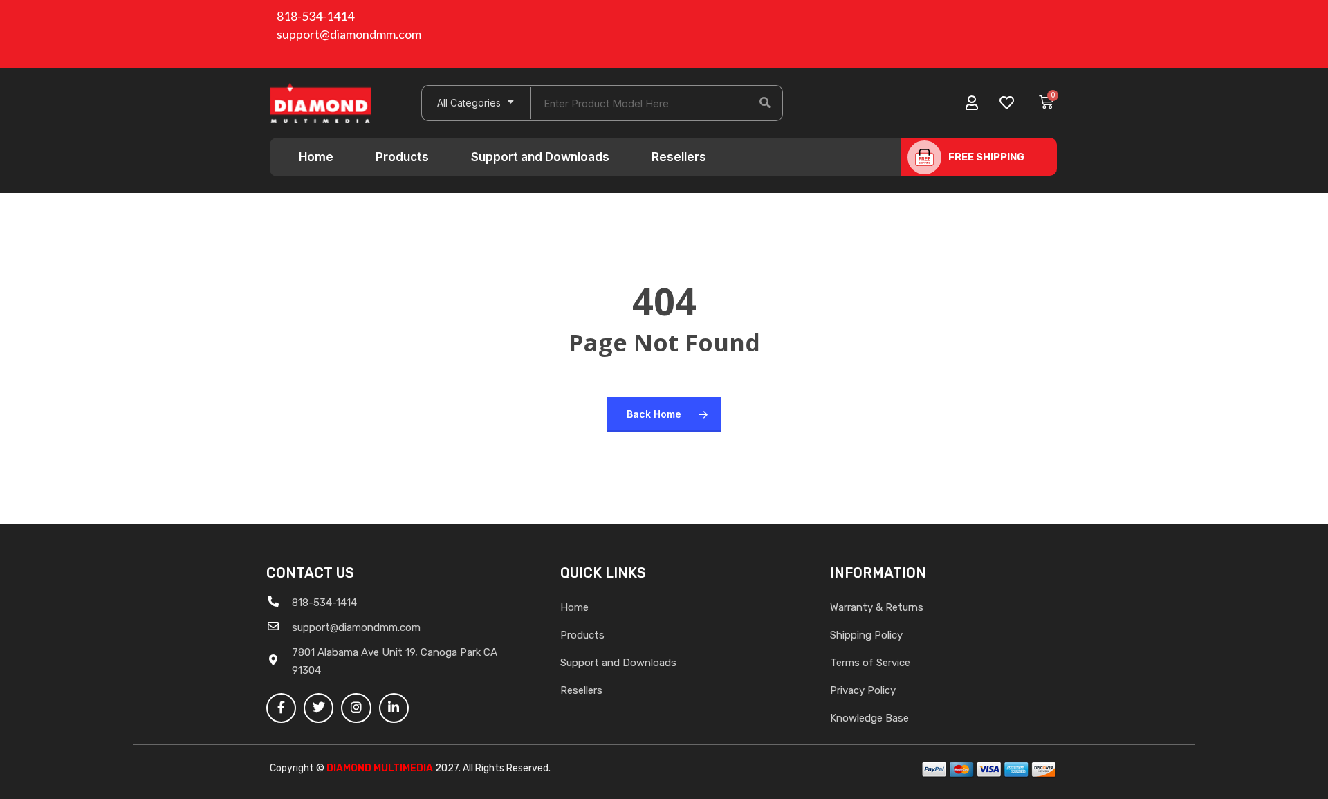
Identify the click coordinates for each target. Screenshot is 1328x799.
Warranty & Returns (876, 607)
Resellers (679, 157)
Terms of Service (870, 662)
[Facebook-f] (281, 708)
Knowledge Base (869, 718)
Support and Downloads (540, 157)
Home (316, 157)
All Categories (469, 103)
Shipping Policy (866, 635)
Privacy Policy (863, 690)
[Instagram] (356, 708)
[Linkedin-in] (394, 708)
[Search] (765, 103)
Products (402, 157)
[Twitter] (318, 708)
